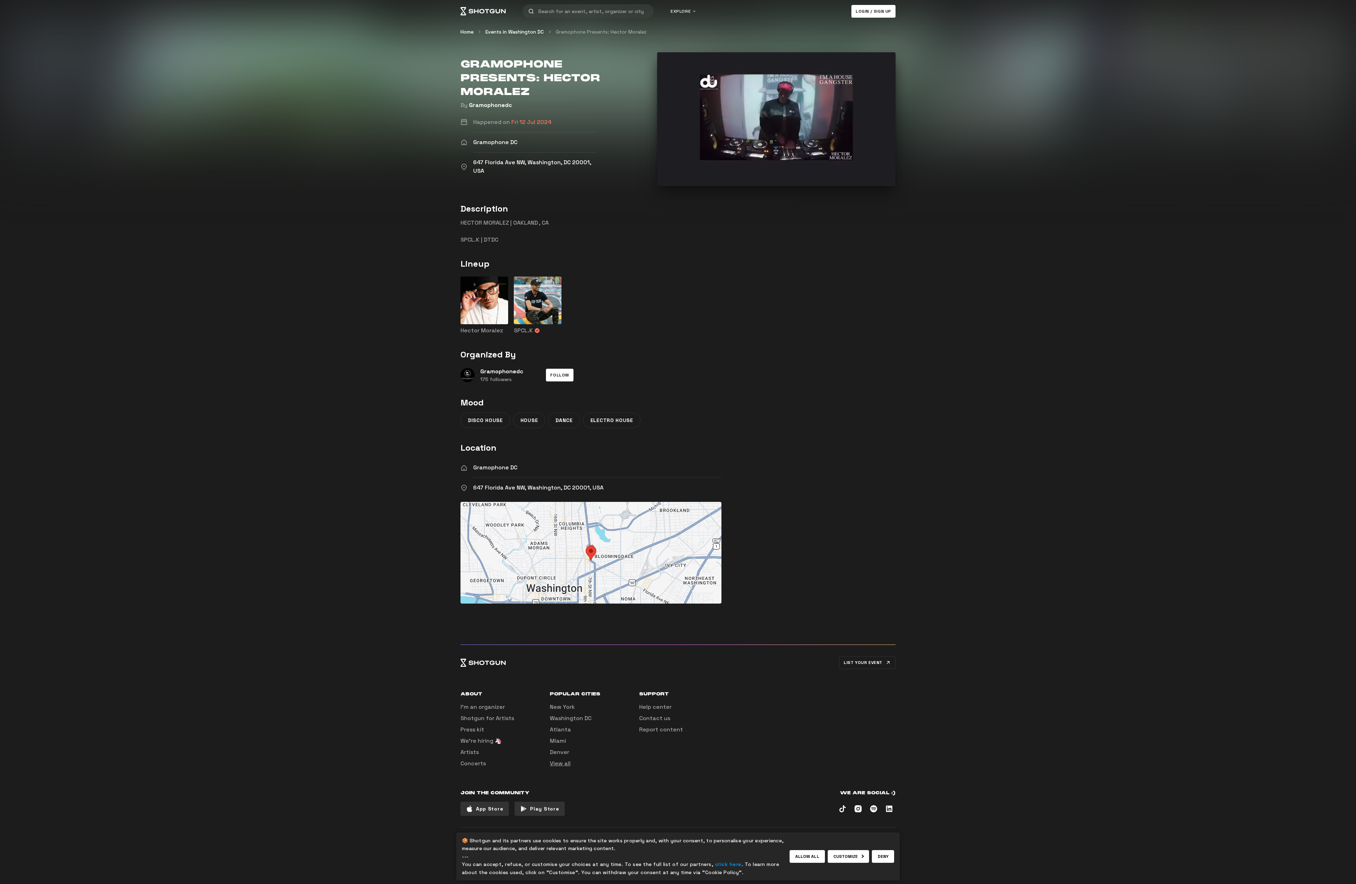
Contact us (654, 718)
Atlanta (560, 729)
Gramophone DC (495, 467)
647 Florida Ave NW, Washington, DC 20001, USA (538, 487)
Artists (469, 752)
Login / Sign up (873, 11)
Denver (559, 752)
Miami (558, 740)
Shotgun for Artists (487, 718)
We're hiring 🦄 (481, 740)
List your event (863, 662)
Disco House (485, 420)
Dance (564, 420)
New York (562, 707)
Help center (655, 707)
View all (560, 763)
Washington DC (570, 718)
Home (467, 32)
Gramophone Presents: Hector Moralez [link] (601, 32)
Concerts (473, 763)
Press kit (472, 729)
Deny (883, 856)
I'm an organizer (482, 707)
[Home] (483, 11)
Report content (661, 729)
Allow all (807, 856)
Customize (845, 856)
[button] (559, 375)
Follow (559, 375)
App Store (489, 809)
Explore (681, 11)
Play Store (544, 809)
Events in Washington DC (515, 32)
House (529, 420)
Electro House (611, 420)
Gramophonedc (490, 105)
